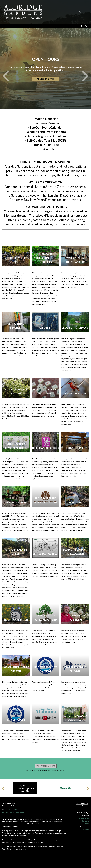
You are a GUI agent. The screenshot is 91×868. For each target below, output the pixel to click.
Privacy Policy (83, 819)
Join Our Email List (45, 766)
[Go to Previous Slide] (3, 788)
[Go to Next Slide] (87, 788)
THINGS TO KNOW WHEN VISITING (45, 162)
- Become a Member (45, 123)
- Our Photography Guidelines (45, 136)
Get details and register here (42, 416)
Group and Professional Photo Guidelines (45, 258)
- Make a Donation (45, 119)
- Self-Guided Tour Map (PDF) (45, 140)
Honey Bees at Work (16, 502)
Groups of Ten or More (75, 328)
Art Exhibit (45, 328)
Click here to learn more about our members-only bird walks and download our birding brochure (45, 527)
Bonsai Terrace (75, 448)
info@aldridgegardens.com (13, 812)
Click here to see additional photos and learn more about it (74, 473)
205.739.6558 (13, 810)
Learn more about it (76, 530)
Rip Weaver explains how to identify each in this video (74, 639)
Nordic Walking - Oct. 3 (45, 448)
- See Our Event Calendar (45, 127)
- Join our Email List (45, 145)
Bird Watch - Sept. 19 (75, 393)
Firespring (85, 829)
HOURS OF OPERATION (16, 619)
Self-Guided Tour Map (45, 554)
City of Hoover (16, 720)
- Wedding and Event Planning (45, 132)
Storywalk (75, 502)
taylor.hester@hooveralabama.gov (44, 281)
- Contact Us (45, 149)
